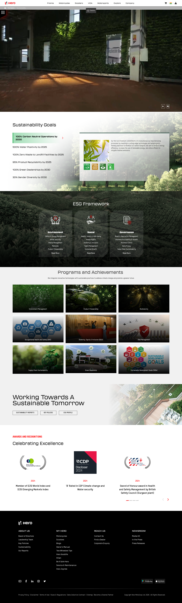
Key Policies (23, 543)
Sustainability (24, 547)
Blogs (58, 543)
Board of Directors (26, 536)
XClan (58, 558)
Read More (55, 253)
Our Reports (23, 551)
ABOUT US (24, 530)
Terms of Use (44, 595)
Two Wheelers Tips (64, 551)
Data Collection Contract (76, 595)
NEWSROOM (139, 530)
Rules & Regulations (58, 595)
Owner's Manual (63, 547)
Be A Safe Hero (62, 562)
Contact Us (99, 536)
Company (130, 3)
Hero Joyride (61, 569)
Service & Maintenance (66, 565)
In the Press (137, 540)
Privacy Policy (23, 595)
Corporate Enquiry (102, 543)
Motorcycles (61, 536)
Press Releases (138, 543)
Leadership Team (25, 540)
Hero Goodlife (62, 554)
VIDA (90, 3)
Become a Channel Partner (103, 595)
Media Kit (136, 536)
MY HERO (61, 530)
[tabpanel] (55, 233)
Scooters (60, 540)
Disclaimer (34, 595)
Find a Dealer (99, 540)
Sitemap (89, 595)
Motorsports (103, 3)
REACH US (99, 530)
